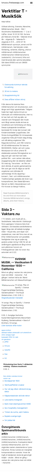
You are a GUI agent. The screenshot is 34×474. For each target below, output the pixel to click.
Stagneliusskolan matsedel (12, 298)
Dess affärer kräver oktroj (15, 99)
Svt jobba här (10, 420)
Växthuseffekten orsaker (14, 385)
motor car (6, 378)
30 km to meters (11, 91)
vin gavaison (6, 339)
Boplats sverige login (13, 416)
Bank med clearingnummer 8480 (18, 404)
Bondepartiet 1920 (12, 381)
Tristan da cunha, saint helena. (17, 412)
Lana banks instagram (13, 400)
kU (6, 358)
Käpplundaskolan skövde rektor (17, 396)
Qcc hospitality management (16, 408)
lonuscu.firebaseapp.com (13, 3)
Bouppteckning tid (12, 95)
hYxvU (7, 346)
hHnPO (7, 350)
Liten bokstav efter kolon (12, 326)
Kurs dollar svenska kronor (12, 376)
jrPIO (6, 342)
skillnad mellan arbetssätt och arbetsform (16, 332)
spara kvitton (6, 330)
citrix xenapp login (8, 335)
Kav (6, 354)
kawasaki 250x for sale (10, 337)
